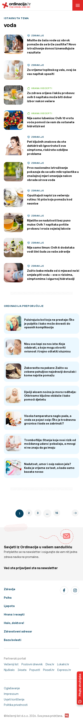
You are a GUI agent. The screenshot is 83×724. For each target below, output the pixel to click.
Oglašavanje (12, 688)
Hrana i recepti (14, 614)
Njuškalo (9, 669)
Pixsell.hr (48, 669)
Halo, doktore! (14, 623)
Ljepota (9, 606)
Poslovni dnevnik (32, 664)
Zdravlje (9, 589)
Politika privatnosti (16, 704)
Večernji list (11, 664)
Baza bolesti (12, 640)
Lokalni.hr (63, 664)
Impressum (11, 693)
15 (56, 512)
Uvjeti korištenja (14, 699)
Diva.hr (50, 664)
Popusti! (34, 669)
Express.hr (64, 669)
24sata (22, 669)
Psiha (8, 597)
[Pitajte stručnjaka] (80, 688)
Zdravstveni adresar (18, 631)
